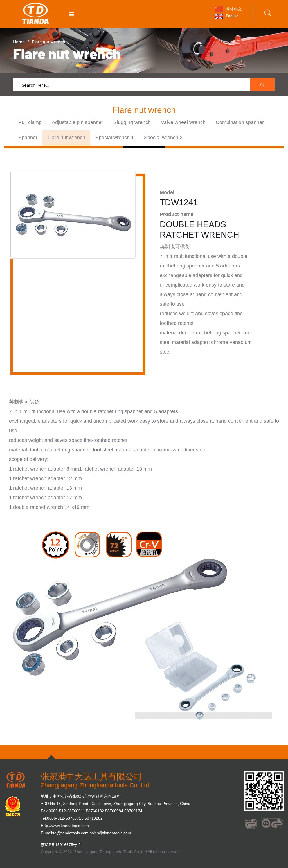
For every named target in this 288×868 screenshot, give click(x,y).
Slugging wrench (132, 122)
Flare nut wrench (66, 137)
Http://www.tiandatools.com (65, 825)
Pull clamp (30, 122)
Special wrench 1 (114, 137)
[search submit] (262, 85)
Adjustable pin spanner (77, 122)
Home (19, 41)
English (232, 16)
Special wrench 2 (163, 137)
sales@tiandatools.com (110, 833)
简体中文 (233, 8)
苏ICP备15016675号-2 (61, 844)
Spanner (27, 137)
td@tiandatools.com (71, 833)
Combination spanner (240, 122)
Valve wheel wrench (183, 122)
